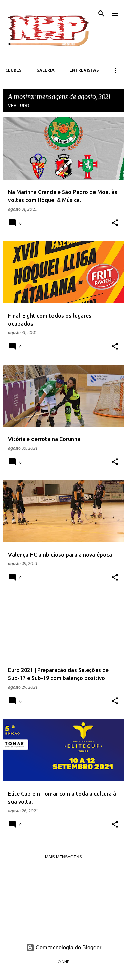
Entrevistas (84, 70)
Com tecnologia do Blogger (67, 947)
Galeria (45, 70)
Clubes (13, 70)
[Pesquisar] (101, 13)
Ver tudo (18, 105)
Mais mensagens (63, 857)
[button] (115, 223)
